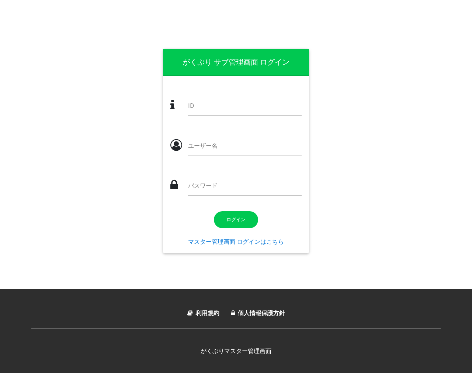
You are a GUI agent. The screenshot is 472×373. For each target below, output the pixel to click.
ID (191, 105)
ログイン (236, 219)
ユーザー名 (203, 145)
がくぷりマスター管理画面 (236, 351)
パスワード (203, 185)
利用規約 (207, 312)
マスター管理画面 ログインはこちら (236, 241)
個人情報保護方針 (261, 312)
